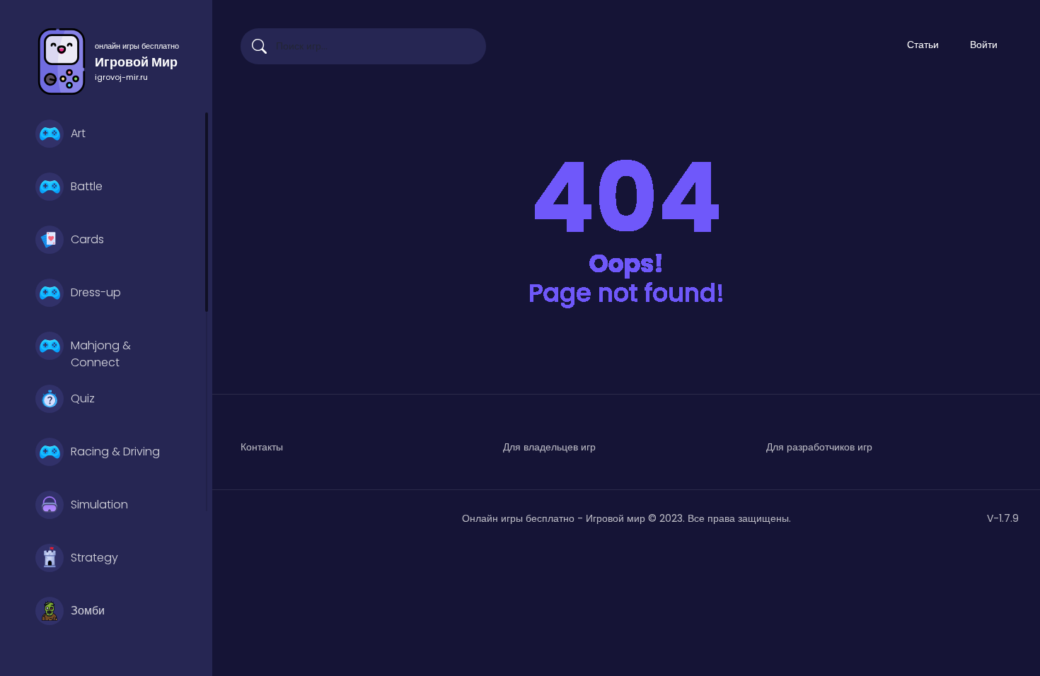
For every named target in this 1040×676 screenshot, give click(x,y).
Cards (87, 239)
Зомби (88, 610)
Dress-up (96, 292)
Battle (87, 186)
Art (78, 133)
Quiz (83, 398)
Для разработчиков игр (819, 447)
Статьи (923, 44)
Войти (984, 44)
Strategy (94, 557)
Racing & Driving (115, 451)
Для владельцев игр (549, 447)
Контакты (262, 447)
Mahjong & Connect (101, 352)
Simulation (99, 504)
